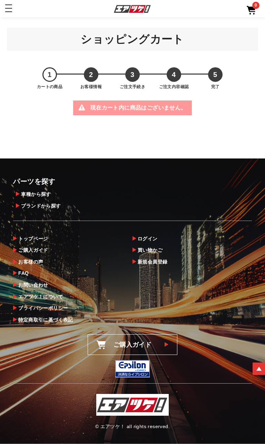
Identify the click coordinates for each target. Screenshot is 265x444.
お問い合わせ (33, 285)
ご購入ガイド (33, 250)
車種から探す (36, 194)
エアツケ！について (40, 296)
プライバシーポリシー (43, 308)
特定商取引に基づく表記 (45, 319)
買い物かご (150, 250)
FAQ (23, 273)
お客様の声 (30, 261)
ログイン (148, 238)
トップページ (33, 238)
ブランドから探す (41, 206)
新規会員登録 (152, 261)
